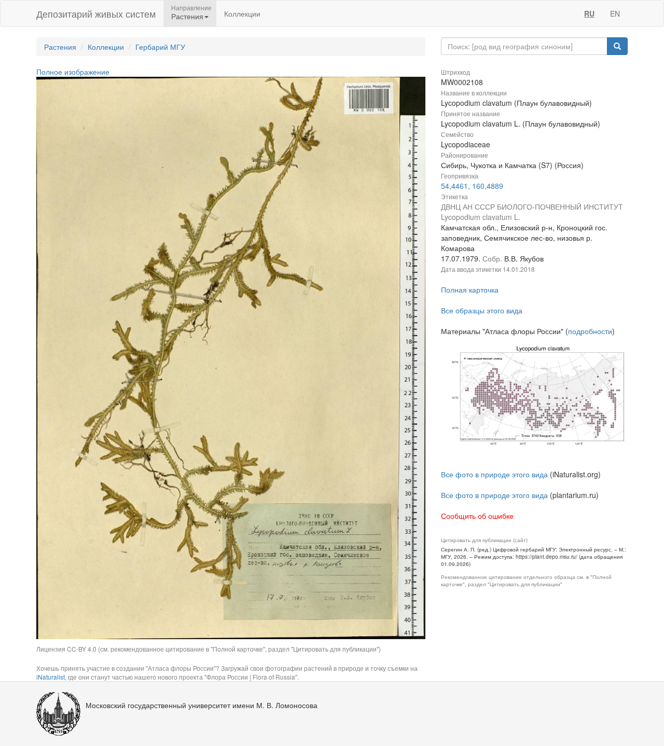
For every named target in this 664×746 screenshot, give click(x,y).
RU (589, 13)
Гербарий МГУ (160, 47)
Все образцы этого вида (481, 310)
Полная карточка (470, 289)
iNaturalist (50, 676)
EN (615, 13)
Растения (60, 47)
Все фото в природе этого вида (494, 474)
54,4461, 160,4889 (472, 186)
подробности (590, 331)
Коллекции (242, 13)
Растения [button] (187, 16)
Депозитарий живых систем (96, 13)
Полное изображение (72, 71)
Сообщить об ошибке (477, 515)
